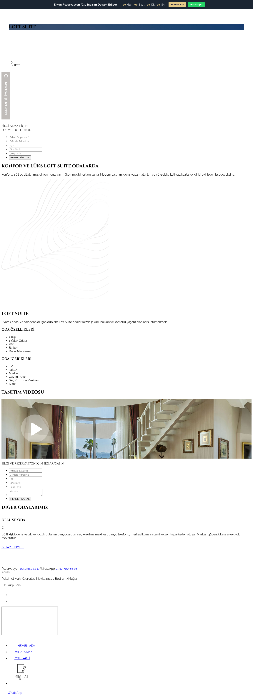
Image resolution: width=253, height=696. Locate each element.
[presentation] (2, 302)
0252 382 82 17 (30, 568)
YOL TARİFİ (22, 658)
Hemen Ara (177, 4)
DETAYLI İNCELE (12, 547)
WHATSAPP (23, 652)
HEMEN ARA (26, 645)
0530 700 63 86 (66, 568)
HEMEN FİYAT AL (20, 157)
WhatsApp (196, 4)
